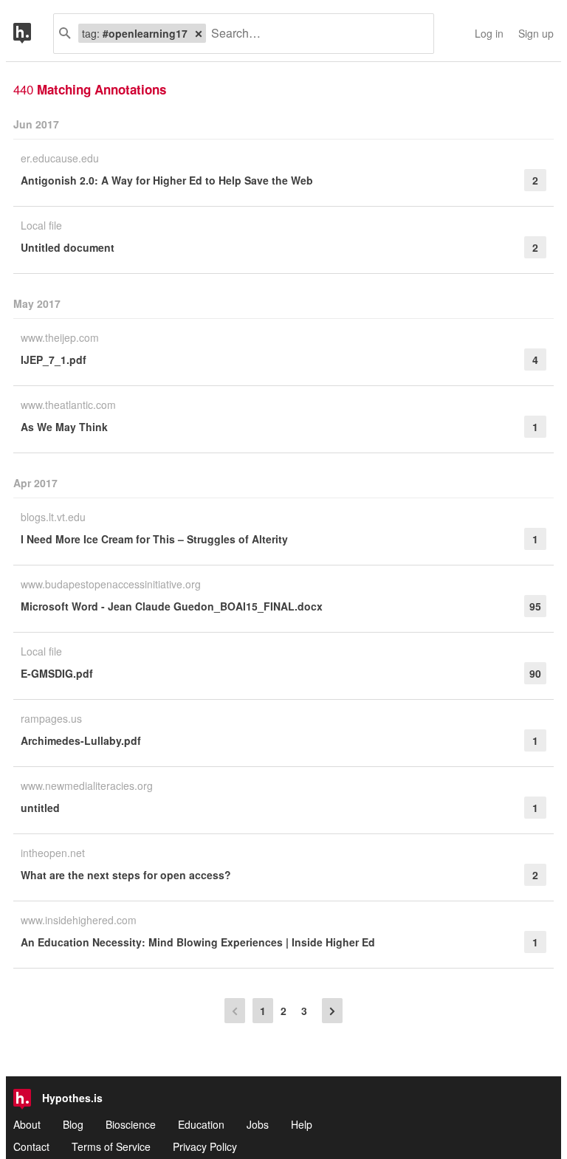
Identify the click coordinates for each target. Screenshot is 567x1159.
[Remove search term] (198, 33)
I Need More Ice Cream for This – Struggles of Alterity (154, 539)
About (27, 1124)
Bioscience (131, 1124)
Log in (489, 33)
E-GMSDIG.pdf (57, 673)
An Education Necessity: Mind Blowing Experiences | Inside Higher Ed (198, 942)
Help (301, 1124)
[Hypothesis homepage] (33, 33)
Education (201, 1124)
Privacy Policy (205, 1146)
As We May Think (64, 426)
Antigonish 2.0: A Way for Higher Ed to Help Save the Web (167, 180)
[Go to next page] (332, 1010)
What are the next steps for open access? (126, 874)
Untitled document (67, 247)
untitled (40, 807)
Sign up (536, 33)
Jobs (258, 1124)
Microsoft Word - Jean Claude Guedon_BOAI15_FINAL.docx (172, 606)
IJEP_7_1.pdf (53, 359)
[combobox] (314, 33)
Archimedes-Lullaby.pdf (81, 740)
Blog (73, 1124)
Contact (31, 1146)
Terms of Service (111, 1146)
